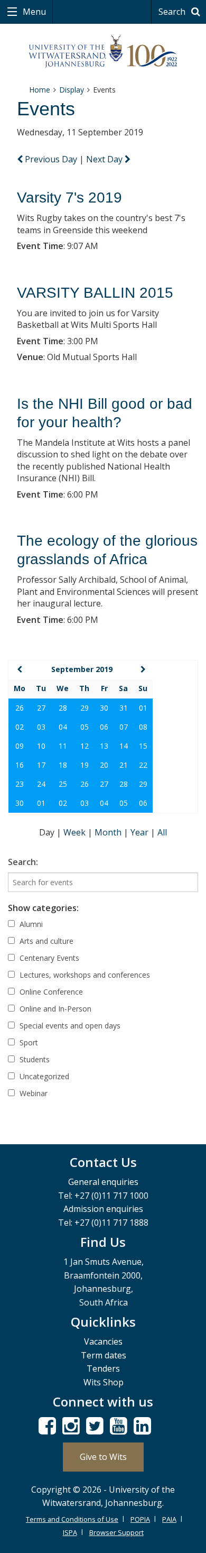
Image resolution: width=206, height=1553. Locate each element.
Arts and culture (45, 941)
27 (41, 708)
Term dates (103, 1355)
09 (19, 746)
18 (63, 765)
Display (71, 90)
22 (143, 765)
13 (104, 746)
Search (173, 11)
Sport (27, 1042)
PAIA (169, 1519)
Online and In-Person (54, 1009)
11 (63, 746)
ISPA (70, 1532)
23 (19, 784)
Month (109, 832)
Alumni (30, 924)
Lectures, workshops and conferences (83, 975)
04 (63, 727)
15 (143, 746)
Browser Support (116, 1532)
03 (41, 727)
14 (123, 746)
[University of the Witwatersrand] (103, 51)
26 (19, 708)
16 (19, 765)
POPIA (140, 1519)
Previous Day (51, 159)
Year (140, 832)
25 (63, 784)
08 (143, 727)
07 (123, 727)
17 (41, 765)
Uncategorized (43, 1076)
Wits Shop (103, 1382)
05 (84, 727)
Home (39, 90)
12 (84, 746)
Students (33, 1059)
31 (123, 708)
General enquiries (103, 1182)
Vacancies (103, 1341)
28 (63, 708)
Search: (23, 862)
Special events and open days (68, 1026)
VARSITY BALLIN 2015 (95, 292)
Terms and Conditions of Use (72, 1519)
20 (104, 765)
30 (104, 708)
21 (123, 765)
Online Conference (50, 992)
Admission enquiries (103, 1209)
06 (104, 727)
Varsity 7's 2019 (69, 197)
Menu (33, 11)
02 (19, 727)
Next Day (105, 159)
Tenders (103, 1368)
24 (41, 784)
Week (75, 832)
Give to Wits (103, 1457)
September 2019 (82, 669)
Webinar (32, 1093)
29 (84, 708)
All (162, 832)
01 (143, 708)
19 (84, 765)
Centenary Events (48, 958)
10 (41, 746)
